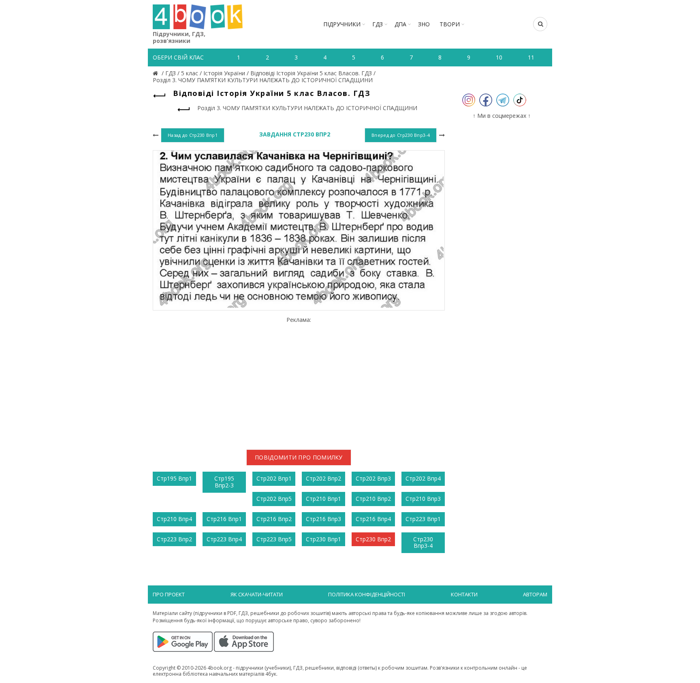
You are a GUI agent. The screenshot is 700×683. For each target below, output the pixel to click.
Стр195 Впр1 (174, 478)
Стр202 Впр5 (274, 498)
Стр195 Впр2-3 (224, 481)
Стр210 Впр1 (323, 498)
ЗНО (424, 24)
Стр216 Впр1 (224, 519)
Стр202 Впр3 (373, 478)
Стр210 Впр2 (373, 498)
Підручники (342, 24)
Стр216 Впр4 (373, 519)
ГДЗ (377, 24)
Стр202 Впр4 (423, 478)
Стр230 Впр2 (373, 539)
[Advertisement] (299, 379)
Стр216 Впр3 (323, 519)
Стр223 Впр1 (423, 519)
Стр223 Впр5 (274, 539)
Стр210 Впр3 (423, 498)
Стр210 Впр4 (174, 519)
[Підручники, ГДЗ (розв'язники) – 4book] (156, 73)
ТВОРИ (450, 24)
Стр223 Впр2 (174, 539)
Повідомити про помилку (299, 457)
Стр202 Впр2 (323, 478)
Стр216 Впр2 (274, 519)
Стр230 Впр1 (323, 539)
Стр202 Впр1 (274, 478)
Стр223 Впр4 (224, 539)
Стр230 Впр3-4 (423, 542)
